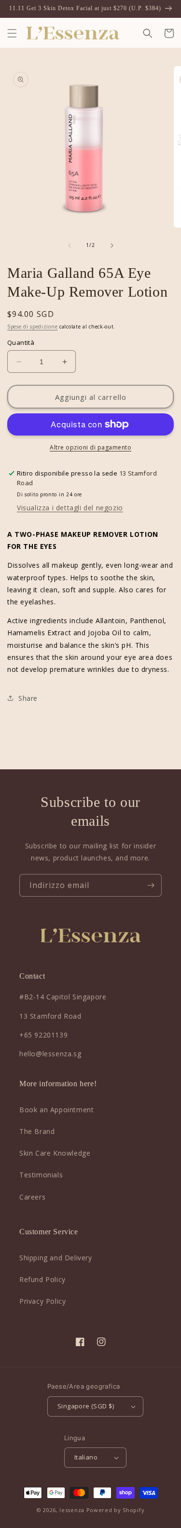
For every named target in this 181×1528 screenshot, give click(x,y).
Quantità (20, 342)
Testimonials (41, 1174)
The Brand (37, 1131)
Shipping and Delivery (55, 1257)
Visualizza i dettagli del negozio (70, 507)
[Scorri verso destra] (112, 245)
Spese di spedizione (32, 326)
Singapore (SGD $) (85, 1406)
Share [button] (28, 698)
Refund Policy (42, 1279)
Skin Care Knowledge (54, 1153)
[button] (12, 33)
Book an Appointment (56, 1109)
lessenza (71, 1510)
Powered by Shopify (115, 1510)
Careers (32, 1196)
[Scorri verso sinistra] (69, 245)
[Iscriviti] (150, 885)
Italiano (85, 1457)
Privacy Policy (42, 1301)
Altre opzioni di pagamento (90, 447)
